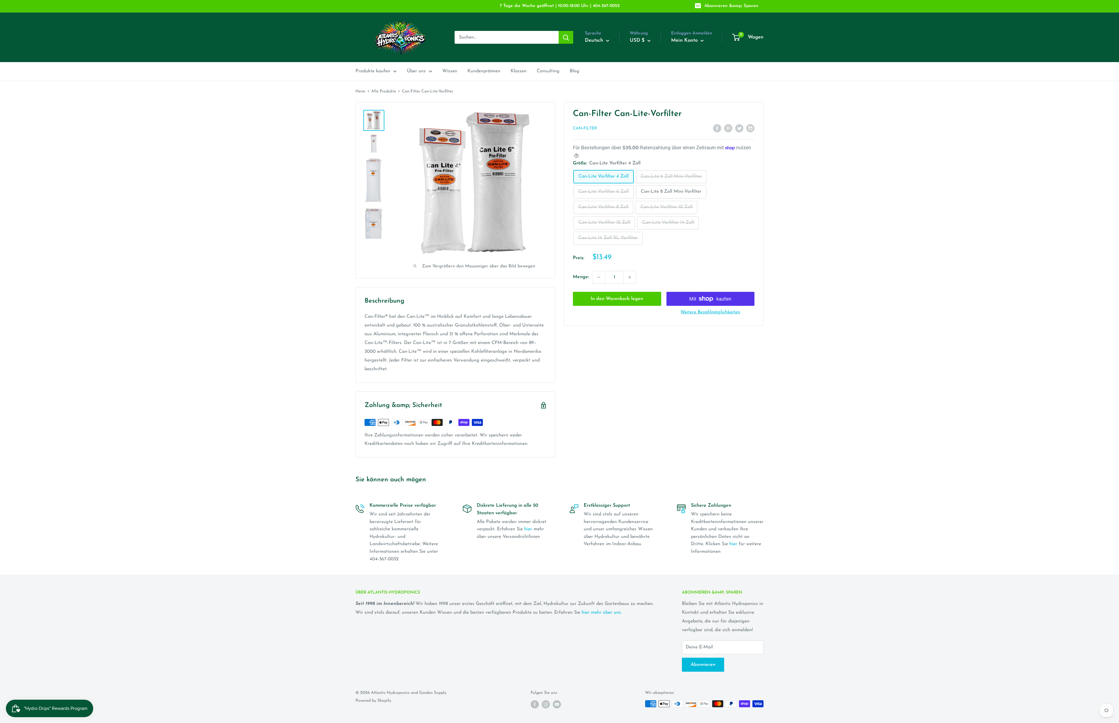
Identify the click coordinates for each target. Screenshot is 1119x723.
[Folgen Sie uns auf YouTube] (557, 704)
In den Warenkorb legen (617, 298)
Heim (360, 91)
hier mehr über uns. (602, 612)
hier (528, 529)
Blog (574, 71)
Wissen (449, 71)
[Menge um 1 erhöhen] (630, 277)
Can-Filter (585, 129)
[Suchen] (566, 37)
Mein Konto (685, 40)
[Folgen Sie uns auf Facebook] (535, 704)
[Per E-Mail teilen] (750, 128)
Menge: (581, 277)
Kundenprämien (483, 71)
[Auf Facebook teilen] (717, 128)
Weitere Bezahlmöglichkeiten (710, 312)
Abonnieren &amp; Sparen (731, 6)
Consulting (548, 71)
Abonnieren (703, 664)
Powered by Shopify (373, 701)
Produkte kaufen (373, 71)
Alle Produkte (383, 91)
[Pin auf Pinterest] (728, 128)
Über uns (416, 71)
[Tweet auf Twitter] (739, 128)
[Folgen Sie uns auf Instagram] (546, 704)
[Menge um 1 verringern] (599, 277)
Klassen (519, 71)
